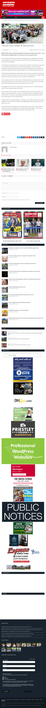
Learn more (5, 686)
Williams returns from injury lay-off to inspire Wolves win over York (19, 344)
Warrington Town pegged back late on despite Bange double (11, 636)
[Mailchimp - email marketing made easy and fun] (28, 692)
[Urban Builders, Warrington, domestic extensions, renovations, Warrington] (18, 569)
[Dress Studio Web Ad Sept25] (23, 488)
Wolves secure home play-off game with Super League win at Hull (12, 633)
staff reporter (13, 147)
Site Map (37, 699)
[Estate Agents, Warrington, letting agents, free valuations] (23, 476)
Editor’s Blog (28, 699)
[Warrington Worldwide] (9, 4)
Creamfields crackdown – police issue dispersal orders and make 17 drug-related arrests (8, 170)
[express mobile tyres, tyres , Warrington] (18, 564)
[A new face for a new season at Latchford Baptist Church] (23, 163)
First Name (5, 664)
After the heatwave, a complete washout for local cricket (11, 631)
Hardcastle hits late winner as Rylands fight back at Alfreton (11, 626)
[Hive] (23, 394)
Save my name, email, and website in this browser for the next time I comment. (16, 199)
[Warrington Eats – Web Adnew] (23, 381)
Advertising (4, 699)
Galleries (33, 699)
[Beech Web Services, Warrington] (23, 463)
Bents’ (18, 65)
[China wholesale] (23, 406)
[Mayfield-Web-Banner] (23, 369)
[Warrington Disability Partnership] (35, 555)
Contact (41, 699)
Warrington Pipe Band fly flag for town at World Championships (19, 338)
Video (4, 328)
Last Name (5, 668)
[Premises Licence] (23, 521)
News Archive (9, 699)
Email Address (6, 660)
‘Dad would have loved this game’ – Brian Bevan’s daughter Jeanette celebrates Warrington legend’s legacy (25, 334)
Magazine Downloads (16, 699)
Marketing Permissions (7, 673)
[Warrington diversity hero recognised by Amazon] (38, 163)
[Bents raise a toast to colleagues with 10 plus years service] (23, 34)
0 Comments (6, 113)
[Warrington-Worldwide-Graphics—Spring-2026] (23, 420)
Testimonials (23, 699)
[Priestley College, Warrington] (23, 437)
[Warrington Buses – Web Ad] (23, 501)
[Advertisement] (23, 124)
